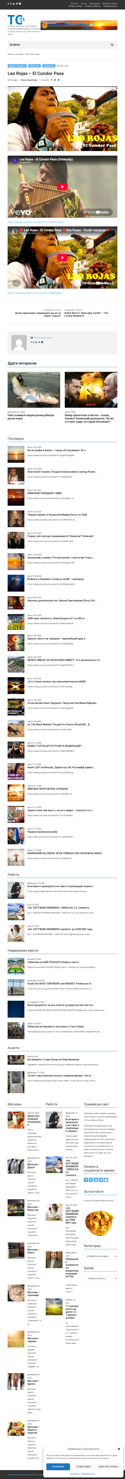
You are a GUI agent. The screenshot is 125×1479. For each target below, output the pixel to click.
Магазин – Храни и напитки (33, 1429)
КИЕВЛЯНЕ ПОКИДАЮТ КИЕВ (44, 493)
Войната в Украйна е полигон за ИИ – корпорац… (56, 579)
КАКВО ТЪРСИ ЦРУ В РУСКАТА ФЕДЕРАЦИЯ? (54, 745)
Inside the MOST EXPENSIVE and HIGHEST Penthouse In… (60, 983)
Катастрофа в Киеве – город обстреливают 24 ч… (57, 450)
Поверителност (88, 1473)
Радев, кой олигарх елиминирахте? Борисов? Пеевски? (60, 536)
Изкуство (34, 66)
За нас (84, 3)
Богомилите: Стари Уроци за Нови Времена (53, 1059)
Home (10, 54)
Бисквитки (75, 1473)
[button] (118, 1448)
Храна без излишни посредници (34, 1120)
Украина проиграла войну (42, 831)
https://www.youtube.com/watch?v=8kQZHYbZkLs (36, 222)
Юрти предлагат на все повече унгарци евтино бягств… (61, 1005)
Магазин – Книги (33, 1251)
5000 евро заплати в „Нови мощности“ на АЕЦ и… (56, 618)
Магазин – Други (33, 1166)
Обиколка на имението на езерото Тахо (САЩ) (55, 1026)
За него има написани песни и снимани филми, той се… (60, 1075)
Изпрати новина (109, 3)
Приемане (58, 1466)
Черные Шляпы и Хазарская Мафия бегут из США (57, 514)
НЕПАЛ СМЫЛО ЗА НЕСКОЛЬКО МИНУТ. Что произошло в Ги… (64, 660)
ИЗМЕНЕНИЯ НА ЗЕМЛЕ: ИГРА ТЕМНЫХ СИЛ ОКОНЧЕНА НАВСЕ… (65, 853)
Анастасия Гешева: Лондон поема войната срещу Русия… (62, 471)
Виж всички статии (43, 337)
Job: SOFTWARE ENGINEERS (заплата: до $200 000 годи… (60, 929)
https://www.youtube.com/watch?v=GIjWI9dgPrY (35, 293)
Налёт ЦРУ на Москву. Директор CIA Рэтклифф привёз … (61, 767)
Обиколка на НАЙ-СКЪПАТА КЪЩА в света (53, 962)
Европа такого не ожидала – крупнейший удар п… (57, 638)
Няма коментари (29, 80)
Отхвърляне (83, 1466)
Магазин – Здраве (33, 1340)
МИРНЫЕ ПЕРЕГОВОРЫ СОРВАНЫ (47, 788)
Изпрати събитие (93, 6)
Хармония (49, 66)
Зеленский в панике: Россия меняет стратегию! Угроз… (60, 557)
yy (16, 80)
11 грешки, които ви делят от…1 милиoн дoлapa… (72, 1312)
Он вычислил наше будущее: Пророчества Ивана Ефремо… (62, 703)
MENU (16, 44)
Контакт (74, 3)
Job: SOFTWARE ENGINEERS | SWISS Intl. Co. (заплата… (59, 907)
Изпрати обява (75, 6)
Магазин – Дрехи (33, 1382)
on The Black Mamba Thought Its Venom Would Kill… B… (59, 724)
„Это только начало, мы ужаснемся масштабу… (57, 681)
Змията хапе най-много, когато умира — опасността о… (60, 810)
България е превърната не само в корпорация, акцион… (60, 886)
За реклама (94, 3)
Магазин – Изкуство (33, 1208)
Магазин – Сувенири (33, 1294)
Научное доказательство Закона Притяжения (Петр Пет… (62, 600)
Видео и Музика (17, 66)
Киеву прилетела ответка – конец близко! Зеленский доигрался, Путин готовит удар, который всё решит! (89, 418)
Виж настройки (108, 1466)
